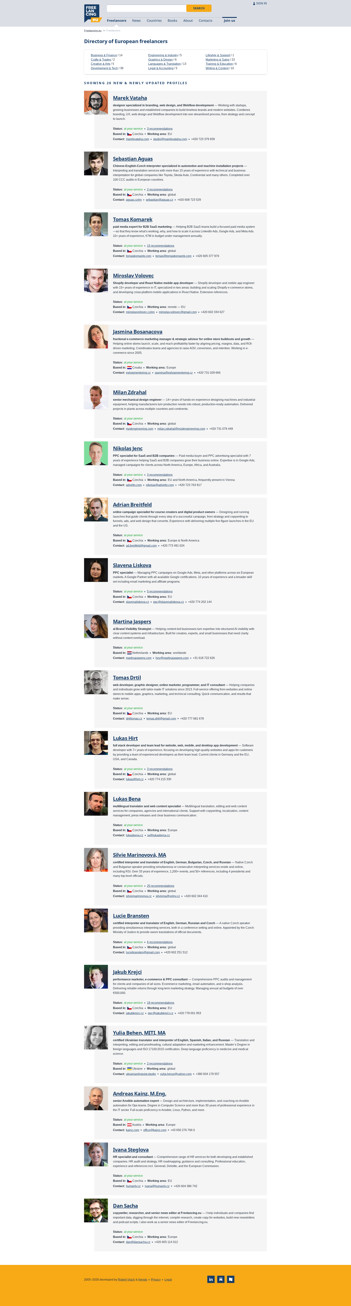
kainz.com (132, 1130)
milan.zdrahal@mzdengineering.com (181, 428)
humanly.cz (133, 1186)
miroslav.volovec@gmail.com (178, 312)
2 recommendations (160, 189)
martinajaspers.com (138, 657)
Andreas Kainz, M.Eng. (139, 1093)
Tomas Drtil (127, 677)
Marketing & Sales (217, 59)
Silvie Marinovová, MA (139, 854)
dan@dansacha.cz (138, 1242)
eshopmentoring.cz (138, 372)
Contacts (205, 20)
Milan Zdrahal (129, 392)
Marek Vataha (130, 97)
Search (199, 8)
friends (142, 1279)
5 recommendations (160, 591)
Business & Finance (104, 55)
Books (172, 20)
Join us (229, 20)
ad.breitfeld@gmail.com (141, 545)
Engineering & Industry (163, 55)
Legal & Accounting (160, 68)
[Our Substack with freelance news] (220, 1279)
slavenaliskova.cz (137, 601)
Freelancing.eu (93, 13)
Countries (154, 20)
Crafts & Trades (101, 59)
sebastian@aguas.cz (159, 199)
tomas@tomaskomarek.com (173, 256)
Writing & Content (217, 68)
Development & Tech (104, 68)
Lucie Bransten (131, 915)
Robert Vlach (126, 1279)
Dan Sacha (125, 1205)
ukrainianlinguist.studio (141, 1074)
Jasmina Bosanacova (137, 331)
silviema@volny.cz (168, 896)
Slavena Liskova (132, 565)
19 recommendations (160, 1002)
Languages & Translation (164, 63)
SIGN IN (261, 3)
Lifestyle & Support (218, 55)
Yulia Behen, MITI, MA (139, 1032)
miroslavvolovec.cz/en (140, 312)
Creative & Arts (100, 63)
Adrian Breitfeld (132, 504)
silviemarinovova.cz (139, 896)
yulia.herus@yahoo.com (176, 1074)
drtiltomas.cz (134, 718)
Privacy (156, 1279)
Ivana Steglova (131, 1149)
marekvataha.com (137, 139)
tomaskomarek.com (138, 256)
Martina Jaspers (132, 621)
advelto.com (134, 485)
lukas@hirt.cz (135, 779)
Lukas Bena (127, 798)
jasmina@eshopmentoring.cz (174, 372)
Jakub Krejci (127, 971)
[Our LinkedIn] (211, 1279)
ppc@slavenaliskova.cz (168, 601)
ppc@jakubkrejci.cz (160, 1013)
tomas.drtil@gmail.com (161, 718)
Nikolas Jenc (127, 448)
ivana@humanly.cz (157, 1186)
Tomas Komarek (132, 219)
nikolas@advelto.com (160, 485)
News (136, 20)
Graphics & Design (160, 59)
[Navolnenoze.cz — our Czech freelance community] (230, 1279)
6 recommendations (160, 942)
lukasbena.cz (134, 835)
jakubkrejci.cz (135, 1013)
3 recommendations (160, 128)
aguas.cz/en (134, 199)
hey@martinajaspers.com (172, 657)
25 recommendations (160, 885)
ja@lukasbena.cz (158, 835)
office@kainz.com (154, 1130)
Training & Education (219, 63)
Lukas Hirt (125, 738)
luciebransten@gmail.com (143, 952)
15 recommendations (160, 245)
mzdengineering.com (139, 428)
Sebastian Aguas (133, 158)
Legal (168, 1279)
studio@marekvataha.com (170, 139)
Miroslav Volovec (133, 275)
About (188, 20)
